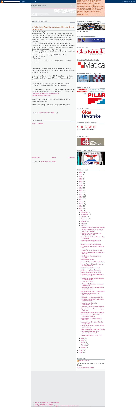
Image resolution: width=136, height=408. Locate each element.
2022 (81, 181)
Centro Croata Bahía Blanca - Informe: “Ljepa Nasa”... (90, 332)
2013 (81, 201)
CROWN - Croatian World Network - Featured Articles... (92, 275)
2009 (81, 210)
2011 (81, 206)
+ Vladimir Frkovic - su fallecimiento (93, 227)
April (83, 340)
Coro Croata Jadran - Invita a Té (91, 335)
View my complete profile (85, 367)
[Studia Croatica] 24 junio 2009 (91, 272)
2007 (81, 352)
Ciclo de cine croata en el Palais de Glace (92, 247)
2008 (81, 350)
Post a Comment (37, 123)
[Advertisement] (53, 140)
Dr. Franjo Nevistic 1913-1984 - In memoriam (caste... (91, 315)
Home (54, 157)
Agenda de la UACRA (87, 282)
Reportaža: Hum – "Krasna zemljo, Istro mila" (92, 309)
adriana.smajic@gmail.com (42, 95)
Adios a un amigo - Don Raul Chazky (93, 329)
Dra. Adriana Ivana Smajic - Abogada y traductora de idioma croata (57, 406)
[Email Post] (56, 112)
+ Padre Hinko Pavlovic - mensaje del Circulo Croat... (92, 230)
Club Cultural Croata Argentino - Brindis (91, 256)
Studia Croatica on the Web (44, 404)
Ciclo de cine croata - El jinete (90, 268)
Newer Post (36, 157)
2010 (81, 208)
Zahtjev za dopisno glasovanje (91, 270)
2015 (81, 197)
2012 (81, 204)
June (83, 226)
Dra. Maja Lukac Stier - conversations (93, 291)
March (83, 343)
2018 (81, 190)
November (84, 214)
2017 (81, 192)
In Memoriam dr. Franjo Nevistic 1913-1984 (91, 319)
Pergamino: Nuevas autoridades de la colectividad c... (92, 278)
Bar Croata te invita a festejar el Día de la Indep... (92, 326)
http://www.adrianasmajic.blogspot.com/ (45, 93)
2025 (81, 174)
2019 (81, 188)
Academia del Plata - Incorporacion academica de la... (92, 288)
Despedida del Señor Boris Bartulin (92, 312)
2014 (81, 199)
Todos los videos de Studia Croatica (47, 402)
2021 (81, 183)
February (84, 345)
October (84, 217)
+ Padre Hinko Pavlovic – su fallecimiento (90, 294)
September (85, 219)
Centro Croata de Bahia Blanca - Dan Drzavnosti (92, 237)
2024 (81, 177)
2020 (81, 186)
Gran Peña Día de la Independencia (92, 306)
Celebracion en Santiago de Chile (92, 297)
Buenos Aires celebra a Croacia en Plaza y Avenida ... (92, 264)
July (82, 223)
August (83, 221)
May (82, 338)
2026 (81, 172)
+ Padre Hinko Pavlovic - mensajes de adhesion (92, 284)
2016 (81, 195)
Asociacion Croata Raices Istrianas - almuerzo (92, 253)
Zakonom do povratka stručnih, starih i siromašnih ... (91, 241)
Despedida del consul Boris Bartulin (92, 262)
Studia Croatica (38, 5)
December (84, 212)
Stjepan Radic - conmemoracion (91, 250)
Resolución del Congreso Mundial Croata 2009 (92, 322)
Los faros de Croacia (87, 259)
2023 (81, 179)
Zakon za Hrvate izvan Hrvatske (91, 244)
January (84, 347)
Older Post (71, 157)
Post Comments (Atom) (48, 162)
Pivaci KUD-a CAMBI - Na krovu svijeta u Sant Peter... (91, 234)
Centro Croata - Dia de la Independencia (89, 303)
